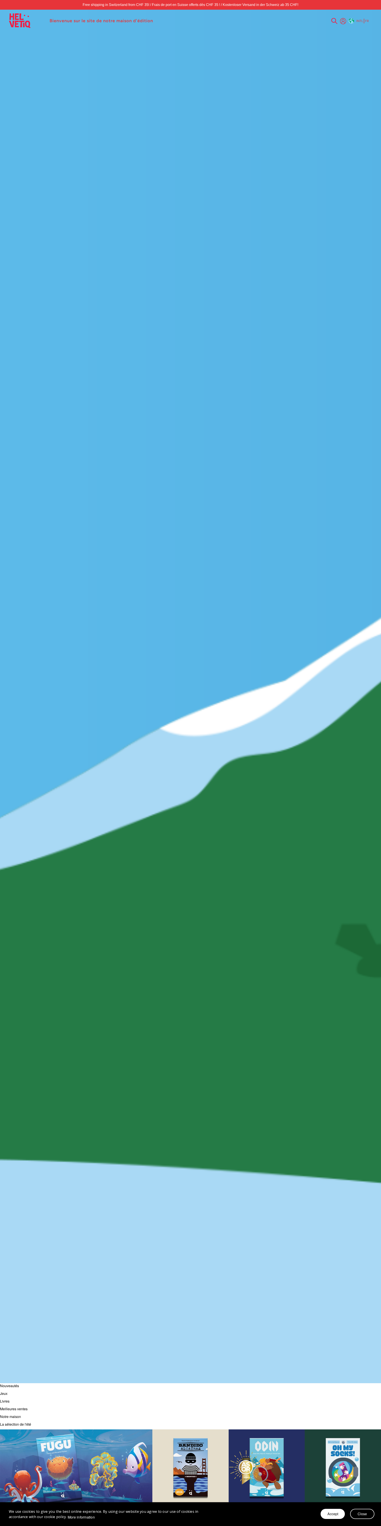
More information (81, 1517)
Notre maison (10, 1416)
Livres (4, 1401)
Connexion (343, 21)
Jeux (3, 1393)
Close (362, 1513)
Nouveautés (9, 1385)
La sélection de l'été (15, 1424)
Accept (332, 1513)
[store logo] (27, 20)
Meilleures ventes (14, 1408)
